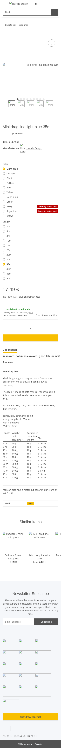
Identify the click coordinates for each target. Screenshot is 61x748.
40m (9, 268)
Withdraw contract (30, 716)
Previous (5, 106)
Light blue (12, 168)
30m (9, 259)
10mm (30, 503)
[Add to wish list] (51, 43)
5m (8, 231)
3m (8, 226)
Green (10, 201)
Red (9, 187)
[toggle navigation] (4, 2)
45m (9, 273)
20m (9, 250)
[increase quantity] (54, 328)
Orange (11, 173)
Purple (10, 182)
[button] (45, 3)
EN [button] (36, 3)
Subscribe (46, 621)
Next (56, 106)
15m (9, 245)
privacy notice (24, 607)
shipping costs (32, 296)
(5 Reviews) (18, 133)
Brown (10, 215)
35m (9, 264)
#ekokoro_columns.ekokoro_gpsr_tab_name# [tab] (31, 356)
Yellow (10, 192)
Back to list (10, 24)
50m (9, 278)
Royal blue (32, 211)
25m (9, 254)
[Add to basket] (5, 35)
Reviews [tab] (8, 362)
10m (9, 240)
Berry (32, 206)
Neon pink (12, 196)
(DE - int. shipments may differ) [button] (18, 314)
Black (9, 178)
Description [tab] (10, 349)
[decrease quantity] (6, 328)
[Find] (54, 12)
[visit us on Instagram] (14, 728)
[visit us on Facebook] (6, 728)
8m (8, 235)
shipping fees (32, 735)
